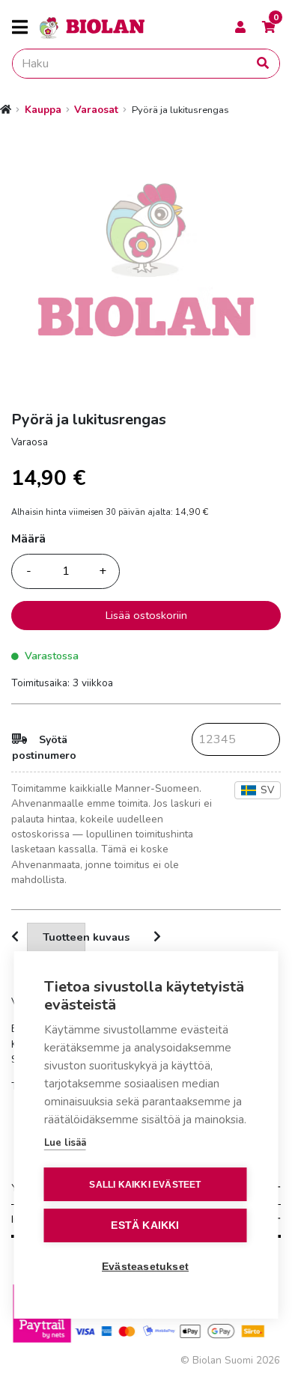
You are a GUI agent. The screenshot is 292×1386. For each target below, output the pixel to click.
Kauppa (43, 110)
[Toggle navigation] (26, 27)
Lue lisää (65, 1143)
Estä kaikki (145, 1225)
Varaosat (96, 110)
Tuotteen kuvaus (64, 936)
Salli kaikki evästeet (145, 1184)
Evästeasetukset (145, 1266)
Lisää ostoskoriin (146, 615)
